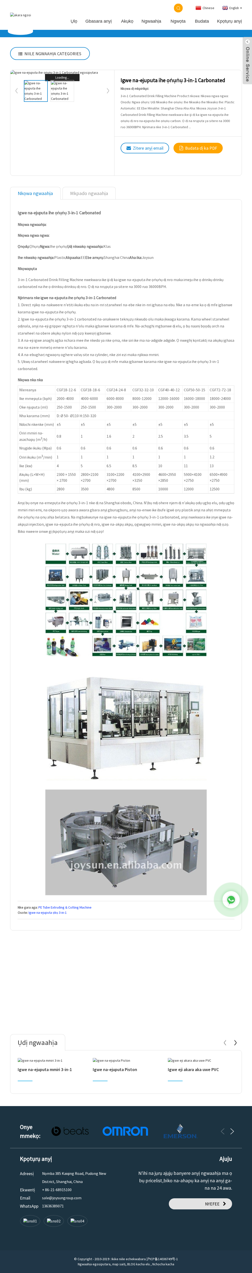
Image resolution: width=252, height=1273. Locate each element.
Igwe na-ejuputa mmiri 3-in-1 (45, 1069)
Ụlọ (74, 21)
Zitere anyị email (148, 148)
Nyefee (212, 1204)
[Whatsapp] (231, 899)
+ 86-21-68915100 (57, 1189)
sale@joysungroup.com (61, 1197)
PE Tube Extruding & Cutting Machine (65, 907)
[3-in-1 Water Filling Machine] (51, 1060)
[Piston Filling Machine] (126, 1060)
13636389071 (53, 1205)
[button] (108, 91)
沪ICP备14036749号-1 (162, 1259)
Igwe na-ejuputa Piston (115, 1069)
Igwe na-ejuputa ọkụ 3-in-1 (48, 912)
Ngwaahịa (151, 21)
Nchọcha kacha (163, 1264)
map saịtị (119, 1264)
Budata (202, 21)
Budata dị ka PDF (201, 148)
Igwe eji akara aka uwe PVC (193, 1069)
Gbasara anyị (98, 21)
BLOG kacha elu (138, 1264)
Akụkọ (127, 21)
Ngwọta (178, 21)
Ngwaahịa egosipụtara (94, 1264)
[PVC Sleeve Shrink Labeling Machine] (201, 1060)
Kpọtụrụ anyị (229, 21)
